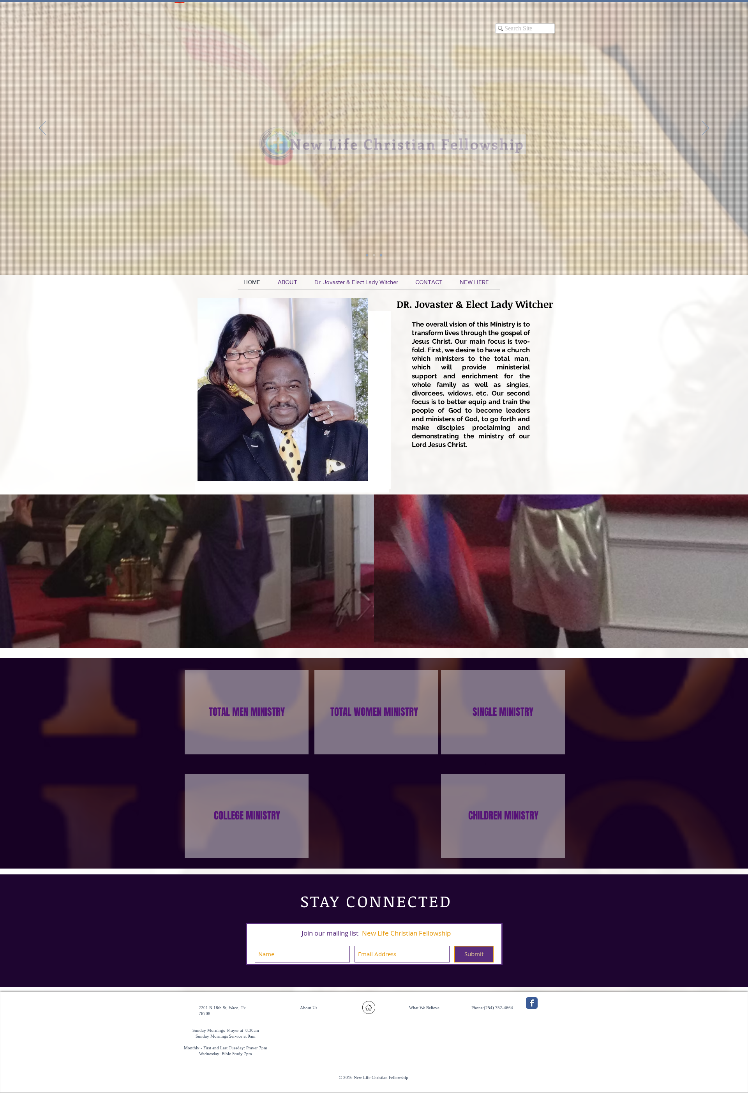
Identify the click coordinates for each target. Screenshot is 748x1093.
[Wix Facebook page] (532, 1003)
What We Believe (424, 1007)
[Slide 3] (374, 255)
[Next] (705, 128)
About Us (308, 1007)
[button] (290, 282)
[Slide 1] (367, 255)
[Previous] (42, 128)
